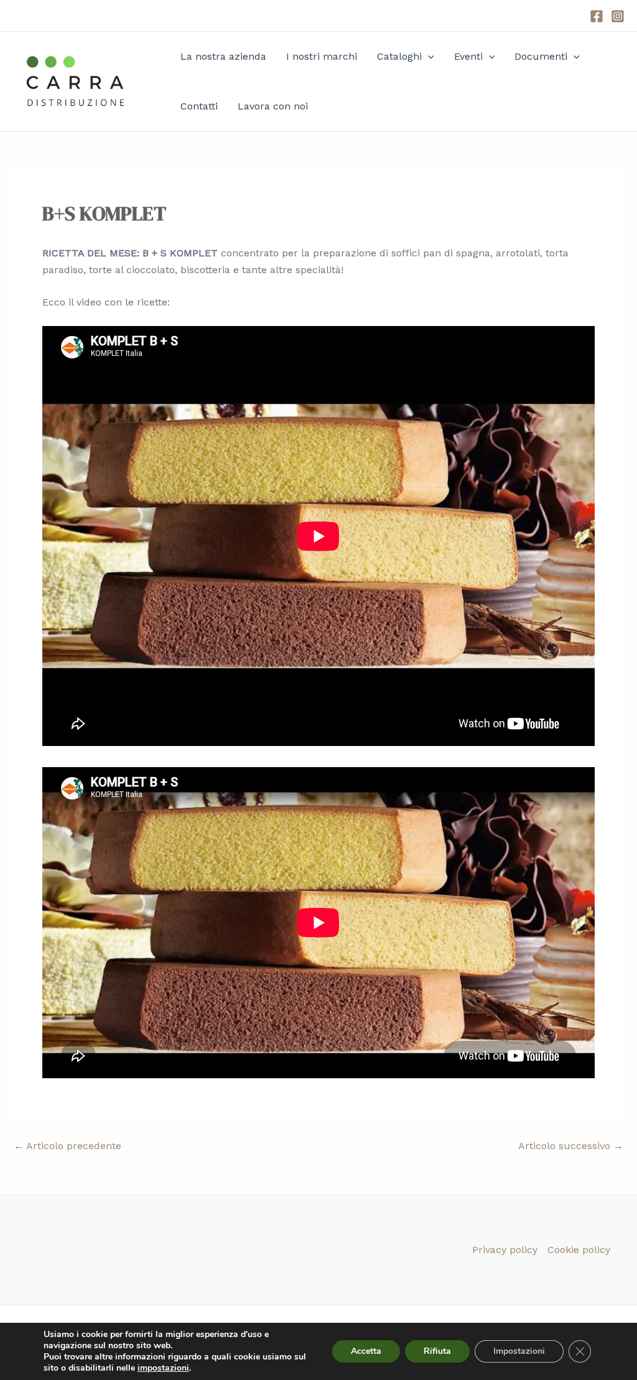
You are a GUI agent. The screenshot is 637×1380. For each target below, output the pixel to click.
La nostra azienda (223, 56)
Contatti (199, 106)
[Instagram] (618, 16)
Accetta (366, 1351)
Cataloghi (399, 56)
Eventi (468, 56)
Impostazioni (519, 1351)
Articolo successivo (570, 1146)
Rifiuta (437, 1351)
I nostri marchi (321, 56)
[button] (428, 57)
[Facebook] (596, 16)
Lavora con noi (273, 106)
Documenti (540, 56)
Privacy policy (504, 1250)
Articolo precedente (67, 1146)
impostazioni (163, 1368)
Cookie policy (578, 1250)
